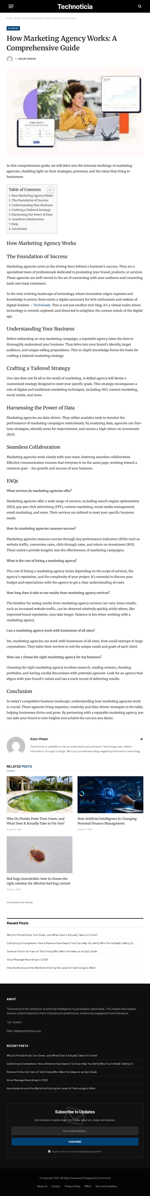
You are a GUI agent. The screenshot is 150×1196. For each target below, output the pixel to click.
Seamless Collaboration (28, 219)
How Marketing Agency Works (32, 195)
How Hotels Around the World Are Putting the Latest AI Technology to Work (51, 967)
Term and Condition (106, 1186)
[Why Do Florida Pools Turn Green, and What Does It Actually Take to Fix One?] (39, 794)
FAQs (14, 224)
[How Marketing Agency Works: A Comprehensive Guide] (75, 111)
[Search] (139, 6)
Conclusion (19, 229)
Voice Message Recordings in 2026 (27, 959)
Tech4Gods (41, 305)
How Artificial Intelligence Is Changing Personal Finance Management (107, 821)
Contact (56, 1186)
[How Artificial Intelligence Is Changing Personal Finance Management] (110, 794)
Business (13, 28)
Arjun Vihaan (27, 58)
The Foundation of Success (30, 200)
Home (10, 18)
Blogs (18, 18)
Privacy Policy (72, 1186)
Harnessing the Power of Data (32, 214)
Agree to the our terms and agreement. (77, 1151)
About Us (42, 1186)
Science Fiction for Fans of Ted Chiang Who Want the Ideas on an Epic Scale (52, 951)
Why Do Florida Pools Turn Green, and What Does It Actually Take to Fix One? (36, 821)
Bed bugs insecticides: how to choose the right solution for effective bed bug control (38, 881)
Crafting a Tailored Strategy (31, 210)
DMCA (88, 1186)
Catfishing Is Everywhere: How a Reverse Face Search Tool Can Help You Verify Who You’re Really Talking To (70, 943)
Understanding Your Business (32, 205)
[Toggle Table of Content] (48, 190)
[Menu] (11, 6)
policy (85, 1151)
